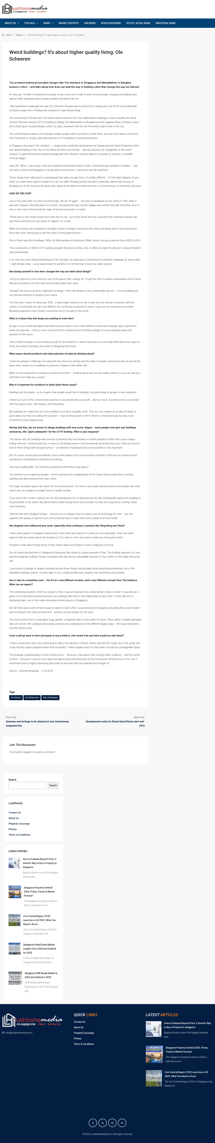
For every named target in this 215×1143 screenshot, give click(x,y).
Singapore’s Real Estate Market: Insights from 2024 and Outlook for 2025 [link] (39, 948)
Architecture (32, 697)
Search (12, 779)
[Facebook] (93, 1123)
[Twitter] (102, 1123)
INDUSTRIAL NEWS (166, 23)
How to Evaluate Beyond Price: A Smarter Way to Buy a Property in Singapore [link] (40, 863)
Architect (16, 697)
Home (8, 35)
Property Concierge (19, 823)
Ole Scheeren (50, 697)
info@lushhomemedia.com (19, 1032)
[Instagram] (112, 1123)
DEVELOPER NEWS (111, 23)
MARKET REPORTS (69, 23)
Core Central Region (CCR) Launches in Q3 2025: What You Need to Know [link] (39, 920)
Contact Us (15, 812)
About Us (14, 818)
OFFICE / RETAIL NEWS (138, 23)
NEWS (47, 23)
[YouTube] (122, 1123)
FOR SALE (29, 23)
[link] (14, 862)
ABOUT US (10, 23)
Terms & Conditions (19, 834)
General (19, 35)
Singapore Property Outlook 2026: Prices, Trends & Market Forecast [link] (39, 891)
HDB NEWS (90, 23)
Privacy (13, 829)
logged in (28, 752)
